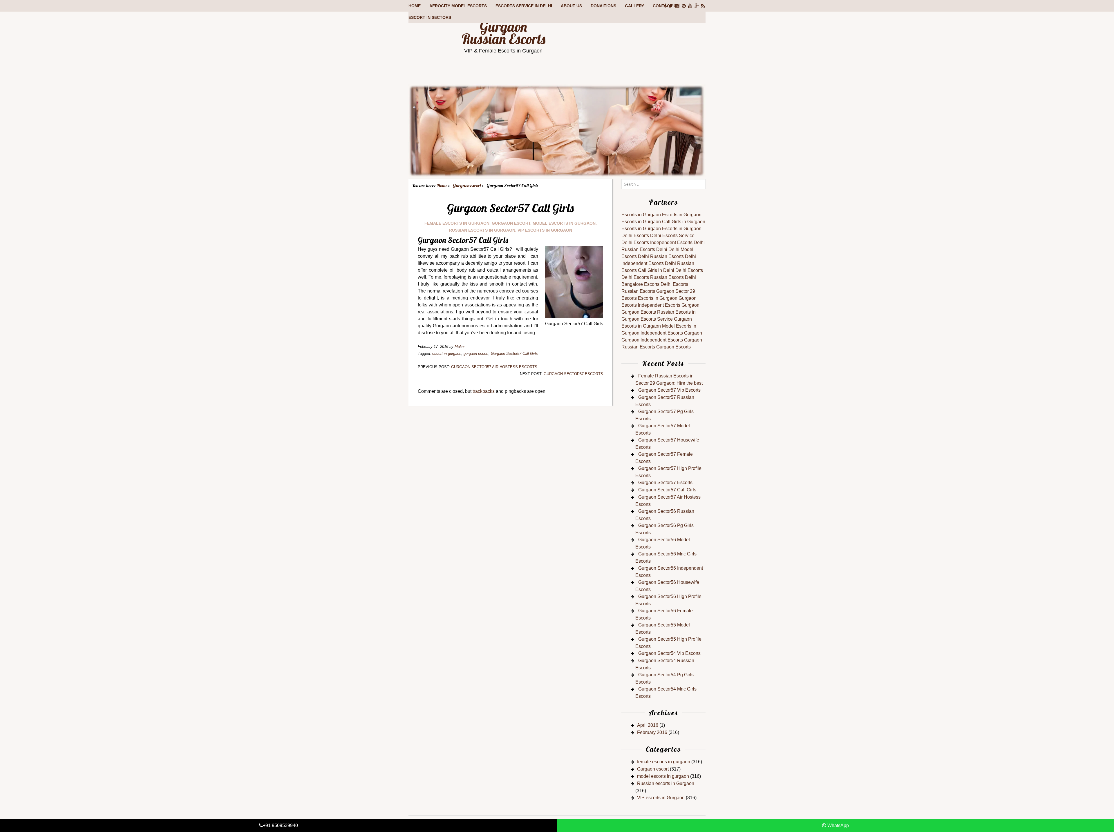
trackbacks (484, 391)
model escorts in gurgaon (564, 223)
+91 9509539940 (280, 825)
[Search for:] (663, 183)
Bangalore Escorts (640, 284)
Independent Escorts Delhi (677, 242)
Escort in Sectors (429, 17)
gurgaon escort (476, 353)
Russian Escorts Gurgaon (647, 291)
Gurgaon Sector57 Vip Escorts (669, 390)
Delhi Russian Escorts (661, 256)
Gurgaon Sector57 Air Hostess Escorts (494, 367)
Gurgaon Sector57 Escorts (573, 374)
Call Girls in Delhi (656, 270)
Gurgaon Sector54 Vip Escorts (669, 653)
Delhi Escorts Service (672, 235)
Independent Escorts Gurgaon (668, 305)
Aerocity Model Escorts (458, 5)
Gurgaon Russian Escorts (503, 33)
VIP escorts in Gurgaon (545, 230)
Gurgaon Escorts (638, 312)
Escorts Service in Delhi (523, 5)
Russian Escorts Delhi (644, 249)
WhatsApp (837, 825)
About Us (571, 5)
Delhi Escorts (635, 235)
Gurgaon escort (511, 223)
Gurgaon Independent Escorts (652, 339)
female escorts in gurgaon (456, 223)
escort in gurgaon (446, 353)
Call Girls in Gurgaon (683, 221)
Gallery (634, 5)
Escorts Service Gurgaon (666, 319)
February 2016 (652, 732)
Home (414, 5)
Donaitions (603, 5)
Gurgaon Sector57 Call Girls (514, 353)
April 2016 (647, 725)
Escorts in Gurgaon (641, 214)
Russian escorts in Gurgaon (482, 230)
